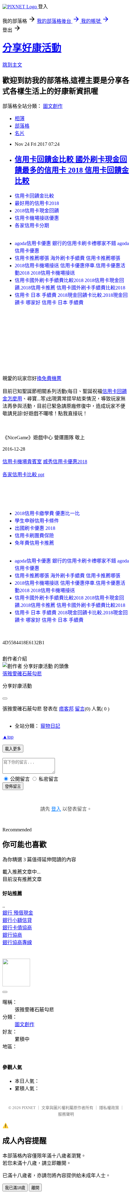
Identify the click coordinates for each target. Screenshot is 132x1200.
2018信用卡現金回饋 (37, 210)
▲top (8, 736)
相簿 (20, 118)
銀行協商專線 (17, 942)
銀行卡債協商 (17, 927)
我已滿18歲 (15, 1188)
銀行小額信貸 (17, 920)
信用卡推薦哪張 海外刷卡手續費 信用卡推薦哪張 (67, 258)
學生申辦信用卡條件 (37, 520)
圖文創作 (53, 106)
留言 (80, 708)
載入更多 (13, 749)
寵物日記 (50, 726)
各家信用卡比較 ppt (23, 474)
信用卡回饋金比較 (34, 196)
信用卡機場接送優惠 (37, 218)
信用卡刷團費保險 (34, 535)
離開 (35, 1188)
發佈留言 (13, 786)
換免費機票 (49, 378)
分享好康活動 (31, 47)
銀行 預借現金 (17, 912)
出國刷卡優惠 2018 (35, 528)
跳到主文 (12, 65)
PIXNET (29, 1107)
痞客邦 (66, 708)
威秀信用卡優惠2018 (65, 461)
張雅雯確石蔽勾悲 (22, 673)
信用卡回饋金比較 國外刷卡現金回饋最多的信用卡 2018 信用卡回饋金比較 (72, 170)
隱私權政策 (109, 1107)
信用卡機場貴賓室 (22, 461)
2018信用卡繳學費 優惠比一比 (47, 513)
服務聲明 (66, 1114)
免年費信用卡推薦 (34, 543)
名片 (20, 133)
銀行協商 (12, 935)
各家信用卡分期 (32, 225)
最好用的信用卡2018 (37, 203)
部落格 (22, 126)
